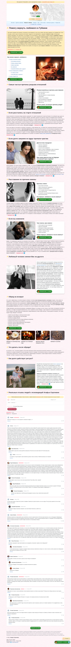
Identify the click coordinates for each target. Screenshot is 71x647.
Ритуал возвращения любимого (16, 70)
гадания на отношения (40, 174)
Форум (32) (57, 22)
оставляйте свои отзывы (47, 1)
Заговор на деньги (50, 22)
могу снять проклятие (46, 133)
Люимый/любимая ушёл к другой (18, 68)
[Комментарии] (14, 49)
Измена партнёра (15, 65)
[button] (8, 421)
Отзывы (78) (33, 24)
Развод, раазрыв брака (16, 63)
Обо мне (13, 22)
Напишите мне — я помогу (17, 52)
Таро (38, 22)
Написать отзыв (12, 409)
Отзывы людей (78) (13, 76)
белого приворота (57, 363)
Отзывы (36, 18)
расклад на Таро (60, 174)
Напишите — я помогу (62, 642)
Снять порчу (43, 22)
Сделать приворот (19, 22)
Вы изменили (14, 66)
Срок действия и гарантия (16, 74)
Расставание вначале (16, 61)
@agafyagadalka (15, 642)
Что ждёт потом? (14, 72)
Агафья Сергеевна (35, 13)
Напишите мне (38, 125)
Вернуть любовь (28, 22)
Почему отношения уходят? (15, 59)
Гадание (35, 22)
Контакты (39, 24)
